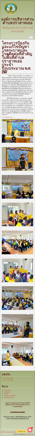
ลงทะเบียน (7, 390)
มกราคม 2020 (8, 380)
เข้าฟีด (6, 394)
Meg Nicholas (29, 434)
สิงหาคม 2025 (8, 378)
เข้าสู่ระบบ (7, 392)
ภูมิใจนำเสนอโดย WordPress (10, 432)
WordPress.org (9, 397)
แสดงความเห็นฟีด (9, 395)
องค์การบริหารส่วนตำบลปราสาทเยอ (17, 21)
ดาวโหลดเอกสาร (7, 117)
